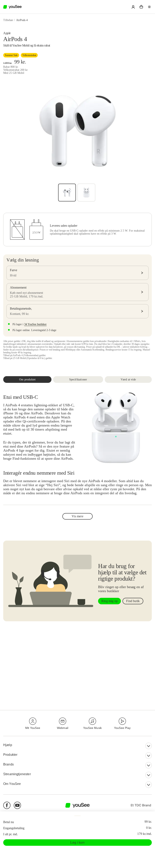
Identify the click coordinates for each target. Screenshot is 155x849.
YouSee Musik (92, 727)
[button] (133, 6)
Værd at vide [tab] (128, 379)
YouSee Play (122, 727)
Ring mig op (109, 601)
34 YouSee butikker (35, 324)
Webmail (62, 727)
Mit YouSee (32, 727)
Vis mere (77, 516)
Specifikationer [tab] (78, 379)
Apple (7, 33)
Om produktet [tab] (27, 379)
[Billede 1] (67, 192)
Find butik (133, 601)
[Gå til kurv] (141, 6)
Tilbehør (8, 20)
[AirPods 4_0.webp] (86, 192)
